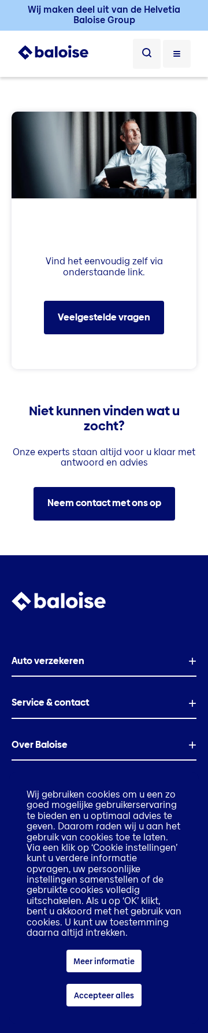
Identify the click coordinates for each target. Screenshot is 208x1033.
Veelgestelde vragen (104, 317)
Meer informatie (104, 961)
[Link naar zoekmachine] (147, 54)
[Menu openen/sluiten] (177, 54)
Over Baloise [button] (40, 744)
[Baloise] (53, 57)
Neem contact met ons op (104, 503)
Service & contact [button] (50, 702)
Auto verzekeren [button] (48, 660)
